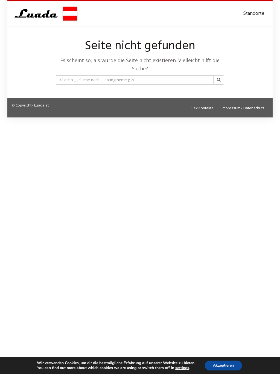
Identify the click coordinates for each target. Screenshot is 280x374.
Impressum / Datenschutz (243, 107)
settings (182, 368)
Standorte (253, 14)
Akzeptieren (223, 365)
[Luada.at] (44, 13)
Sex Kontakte (202, 107)
